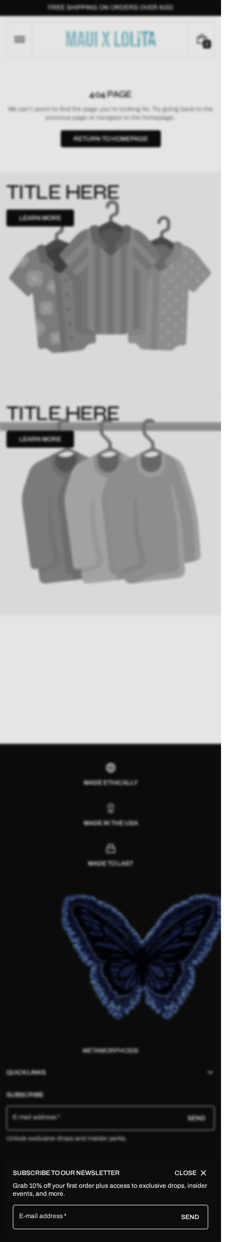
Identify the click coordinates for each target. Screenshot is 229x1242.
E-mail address (41, 1216)
